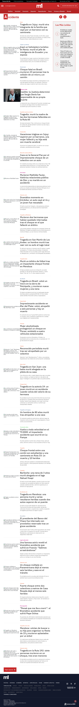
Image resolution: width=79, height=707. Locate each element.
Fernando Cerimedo (32, 1)
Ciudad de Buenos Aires (44, 690)
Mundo (69, 11)
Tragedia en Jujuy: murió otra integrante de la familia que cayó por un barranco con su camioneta (34, 28)
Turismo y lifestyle (59, 11)
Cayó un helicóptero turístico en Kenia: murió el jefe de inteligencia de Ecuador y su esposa (34, 51)
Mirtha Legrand (28, 685)
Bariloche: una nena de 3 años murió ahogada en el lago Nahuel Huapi (35, 475)
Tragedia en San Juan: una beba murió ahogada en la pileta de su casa (33, 369)
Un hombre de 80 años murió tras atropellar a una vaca (34, 413)
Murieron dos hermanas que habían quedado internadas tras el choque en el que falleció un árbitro (34, 221)
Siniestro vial (23, 195)
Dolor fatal (22, 364)
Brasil (44, 688)
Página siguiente (9, 669)
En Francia (22, 172)
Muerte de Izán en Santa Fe (48, 1)
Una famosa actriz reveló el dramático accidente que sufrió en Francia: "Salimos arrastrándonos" (33, 546)
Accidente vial (23, 492)
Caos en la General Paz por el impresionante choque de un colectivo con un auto (34, 158)
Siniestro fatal (23, 648)
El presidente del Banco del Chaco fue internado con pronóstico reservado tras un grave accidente (34, 522)
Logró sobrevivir (24, 540)
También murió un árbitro (26, 112)
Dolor (21, 22)
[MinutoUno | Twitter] (71, 683)
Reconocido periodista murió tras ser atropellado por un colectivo (34, 351)
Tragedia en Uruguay (25, 410)
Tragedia (22, 448)
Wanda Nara (37, 685)
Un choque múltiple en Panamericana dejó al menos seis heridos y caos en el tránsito (34, 568)
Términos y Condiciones (10, 694)
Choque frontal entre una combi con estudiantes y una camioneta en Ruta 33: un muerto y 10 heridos (34, 454)
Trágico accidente (24, 44)
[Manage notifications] (75, 701)
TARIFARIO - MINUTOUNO (9, 701)
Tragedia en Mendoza (25, 215)
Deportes (33, 11)
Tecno (50, 11)
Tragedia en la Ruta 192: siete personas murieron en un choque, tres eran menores (35, 653)
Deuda (35, 690)
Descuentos (11, 692)
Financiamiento (16, 688)
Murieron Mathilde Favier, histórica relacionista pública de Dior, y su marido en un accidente (34, 178)
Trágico (22, 346)
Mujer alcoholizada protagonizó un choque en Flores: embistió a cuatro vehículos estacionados (33, 330)
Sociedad (17, 11)
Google (15, 685)
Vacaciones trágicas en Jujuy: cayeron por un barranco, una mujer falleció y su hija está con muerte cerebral (34, 138)
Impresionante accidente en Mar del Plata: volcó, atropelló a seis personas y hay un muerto (35, 307)
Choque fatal (23, 384)
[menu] (3, 6)
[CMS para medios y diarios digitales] (70, 705)
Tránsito (22, 323)
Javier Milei (19, 692)
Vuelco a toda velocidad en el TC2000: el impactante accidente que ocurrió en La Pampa (34, 433)
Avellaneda (33, 688)
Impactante (23, 301)
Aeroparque (25, 688)
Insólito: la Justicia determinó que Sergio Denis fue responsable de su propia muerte (35, 95)
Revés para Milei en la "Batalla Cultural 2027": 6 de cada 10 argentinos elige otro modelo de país (66, 44)
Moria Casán (50, 685)
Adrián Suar (7, 688)
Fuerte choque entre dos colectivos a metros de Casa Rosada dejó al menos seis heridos (34, 589)
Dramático (22, 516)
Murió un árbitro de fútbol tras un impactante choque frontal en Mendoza (35, 264)
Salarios (29, 690)
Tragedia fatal (23, 259)
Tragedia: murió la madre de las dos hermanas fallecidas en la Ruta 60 (35, 117)
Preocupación (23, 606)
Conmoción (23, 132)
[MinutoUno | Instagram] (67, 683)
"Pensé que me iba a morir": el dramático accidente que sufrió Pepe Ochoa (35, 611)
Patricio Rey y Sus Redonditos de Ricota (14, 690)
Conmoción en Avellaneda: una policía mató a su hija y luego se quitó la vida (66, 64)
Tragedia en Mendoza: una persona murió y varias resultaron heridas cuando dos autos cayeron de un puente (35, 498)
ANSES (44, 685)
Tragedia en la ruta (24, 625)
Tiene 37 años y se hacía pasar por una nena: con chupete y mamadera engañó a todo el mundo (66, 54)
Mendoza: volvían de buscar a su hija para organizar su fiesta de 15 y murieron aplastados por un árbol (35, 632)
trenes (20, 685)
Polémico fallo (23, 89)
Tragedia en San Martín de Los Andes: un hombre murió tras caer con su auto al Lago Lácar (35, 242)
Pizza (5, 692)
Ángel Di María (57, 690)
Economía (25, 11)
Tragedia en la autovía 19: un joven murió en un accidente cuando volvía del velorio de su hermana (35, 390)
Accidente (22, 278)
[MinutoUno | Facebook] (74, 683)
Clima (75, 1)
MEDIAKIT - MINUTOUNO (9, 700)
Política (10, 11)
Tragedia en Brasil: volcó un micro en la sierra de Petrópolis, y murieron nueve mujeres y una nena (34, 285)
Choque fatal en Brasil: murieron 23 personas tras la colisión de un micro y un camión (34, 73)
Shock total (23, 67)
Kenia (39, 688)
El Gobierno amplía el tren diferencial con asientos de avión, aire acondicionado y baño (66, 34)
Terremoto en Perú (65, 1)
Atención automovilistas (26, 152)
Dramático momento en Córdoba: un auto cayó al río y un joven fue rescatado (34, 200)
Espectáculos (42, 11)
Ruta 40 (22, 237)
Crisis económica (18, 1)
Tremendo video (24, 427)
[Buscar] (58, 6)
